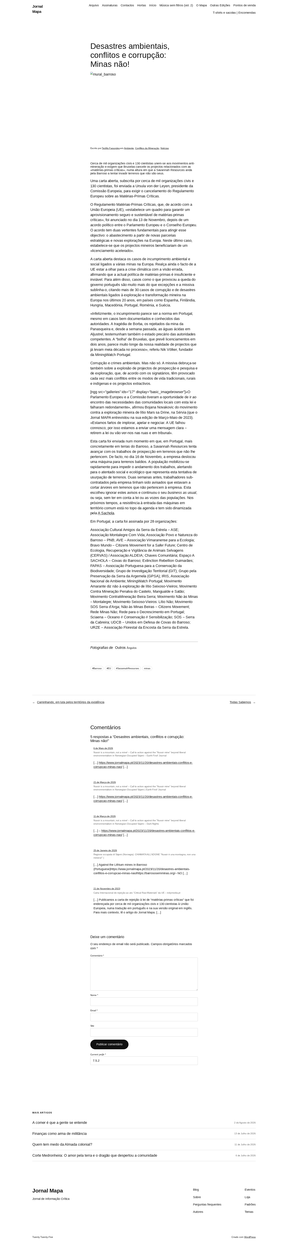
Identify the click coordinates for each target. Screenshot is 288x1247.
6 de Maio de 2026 (103, 748)
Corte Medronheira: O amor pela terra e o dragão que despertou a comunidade (94, 1155)
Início (152, 5)
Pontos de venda (244, 5)
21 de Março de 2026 (105, 782)
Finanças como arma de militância (59, 1134)
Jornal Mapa (47, 1191)
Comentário (97, 955)
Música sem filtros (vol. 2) (176, 5)
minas (147, 668)
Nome (94, 995)
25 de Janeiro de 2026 (105, 850)
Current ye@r (98, 1054)
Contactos (127, 5)
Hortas (141, 5)
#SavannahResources (127, 668)
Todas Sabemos (240, 702)
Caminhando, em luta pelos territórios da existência (70, 702)
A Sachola (106, 513)
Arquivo (94, 5)
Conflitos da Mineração (147, 148)
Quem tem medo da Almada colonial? (62, 1144)
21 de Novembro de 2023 (107, 888)
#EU (109, 668)
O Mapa (201, 5)
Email (94, 1010)
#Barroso (97, 668)
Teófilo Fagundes (111, 148)
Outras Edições (220, 5)
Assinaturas (110, 5)
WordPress (250, 1237)
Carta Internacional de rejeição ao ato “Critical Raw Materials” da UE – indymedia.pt (137, 892)
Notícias (164, 148)
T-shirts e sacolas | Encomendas (234, 12)
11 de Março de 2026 (105, 816)
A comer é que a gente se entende (59, 1123)
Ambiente (129, 148)
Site (92, 1025)
